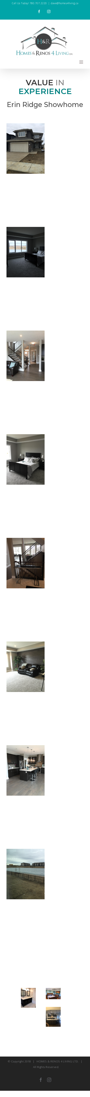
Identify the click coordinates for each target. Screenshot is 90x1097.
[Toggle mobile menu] (81, 62)
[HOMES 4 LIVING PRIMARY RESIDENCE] (53, 1017)
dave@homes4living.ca (64, 3)
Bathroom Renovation (30, 992)
